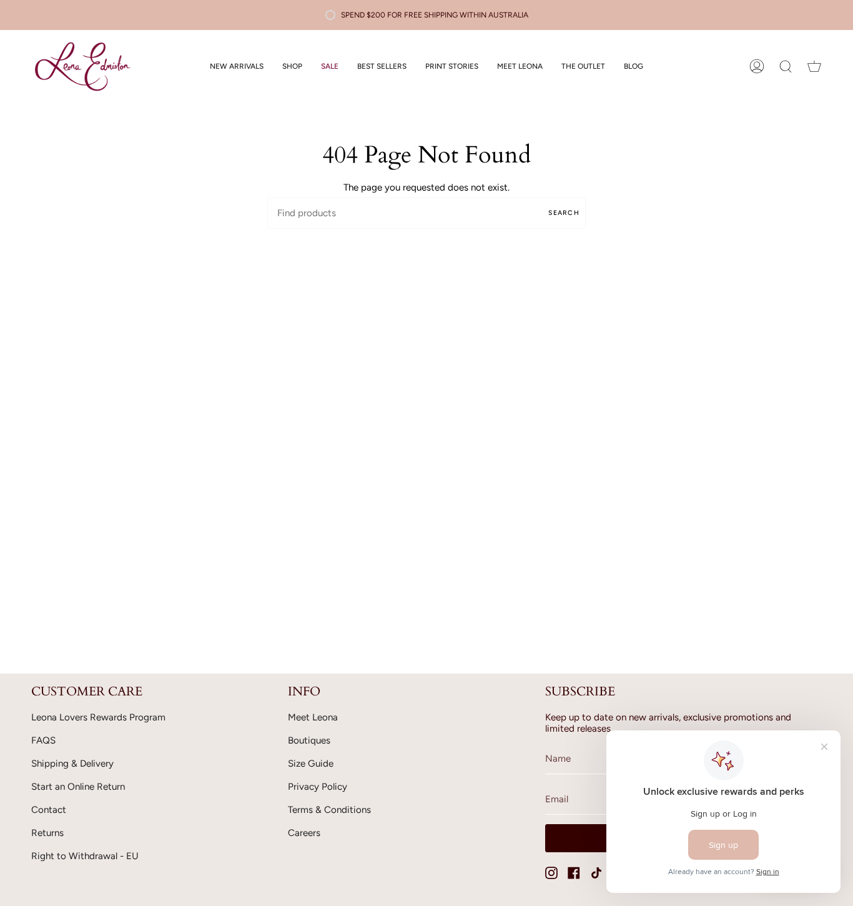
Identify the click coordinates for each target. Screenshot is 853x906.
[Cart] (814, 66)
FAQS (43, 740)
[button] (292, 66)
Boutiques (309, 740)
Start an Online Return (78, 786)
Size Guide (310, 763)
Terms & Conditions (329, 809)
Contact (48, 809)
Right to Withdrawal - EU (85, 856)
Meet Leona (313, 717)
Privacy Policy (317, 786)
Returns (47, 833)
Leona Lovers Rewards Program (98, 717)
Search (563, 213)
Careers (304, 833)
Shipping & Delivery (72, 763)
